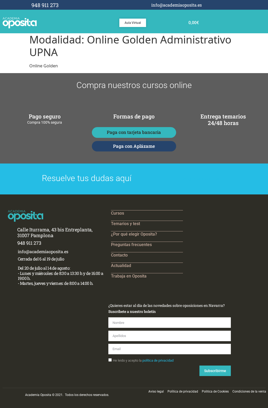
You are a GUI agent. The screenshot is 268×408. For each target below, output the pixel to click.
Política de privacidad (183, 391)
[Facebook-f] (223, 4)
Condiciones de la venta (249, 391)
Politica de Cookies (215, 391)
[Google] (238, 4)
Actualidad (121, 265)
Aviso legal (156, 391)
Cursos (117, 213)
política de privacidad (158, 360)
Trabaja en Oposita (129, 276)
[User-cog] (245, 4)
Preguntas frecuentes (131, 244)
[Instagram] (230, 4)
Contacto (119, 255)
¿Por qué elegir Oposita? (134, 234)
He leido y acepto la (143, 360)
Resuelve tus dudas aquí (86, 178)
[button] (256, 22)
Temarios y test (125, 223)
